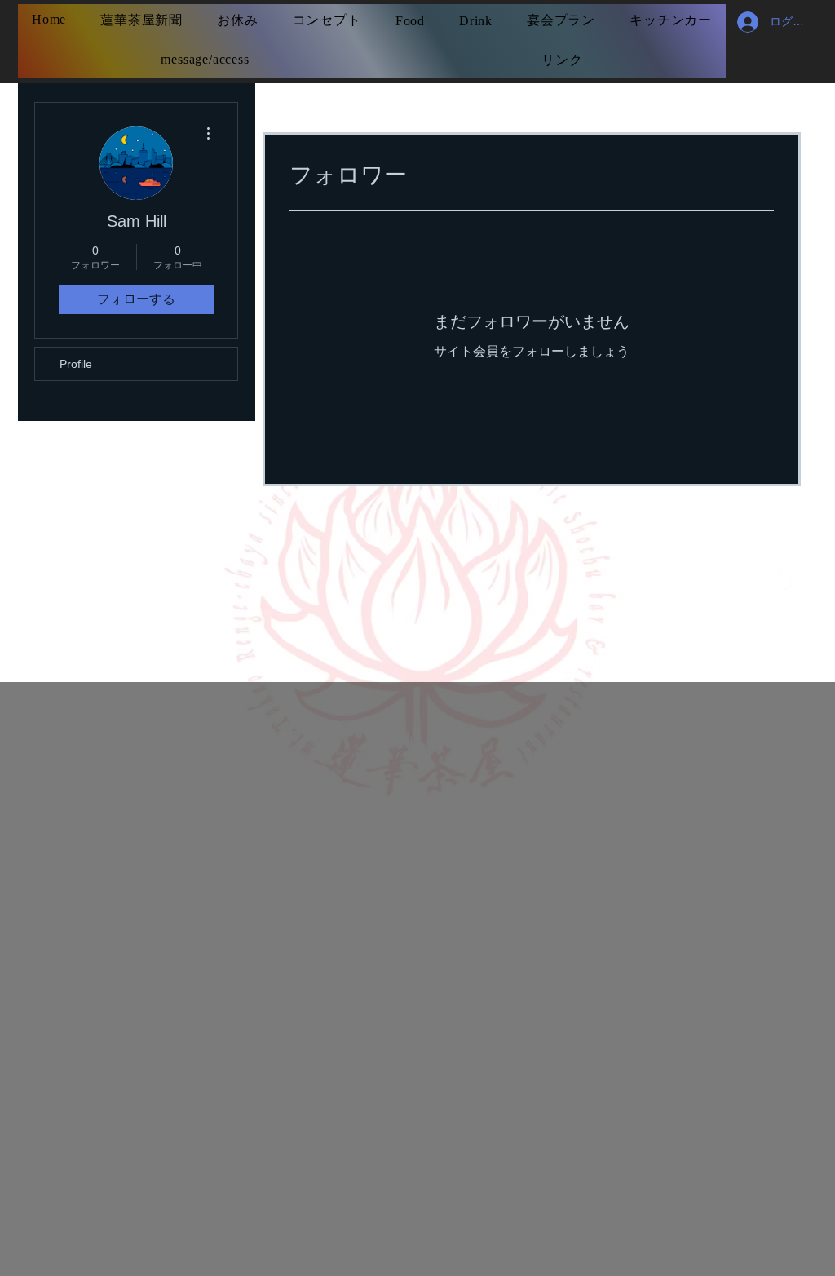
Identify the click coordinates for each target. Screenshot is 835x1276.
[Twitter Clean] (781, 580)
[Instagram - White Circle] (724, 580)
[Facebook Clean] (752, 580)
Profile (76, 363)
